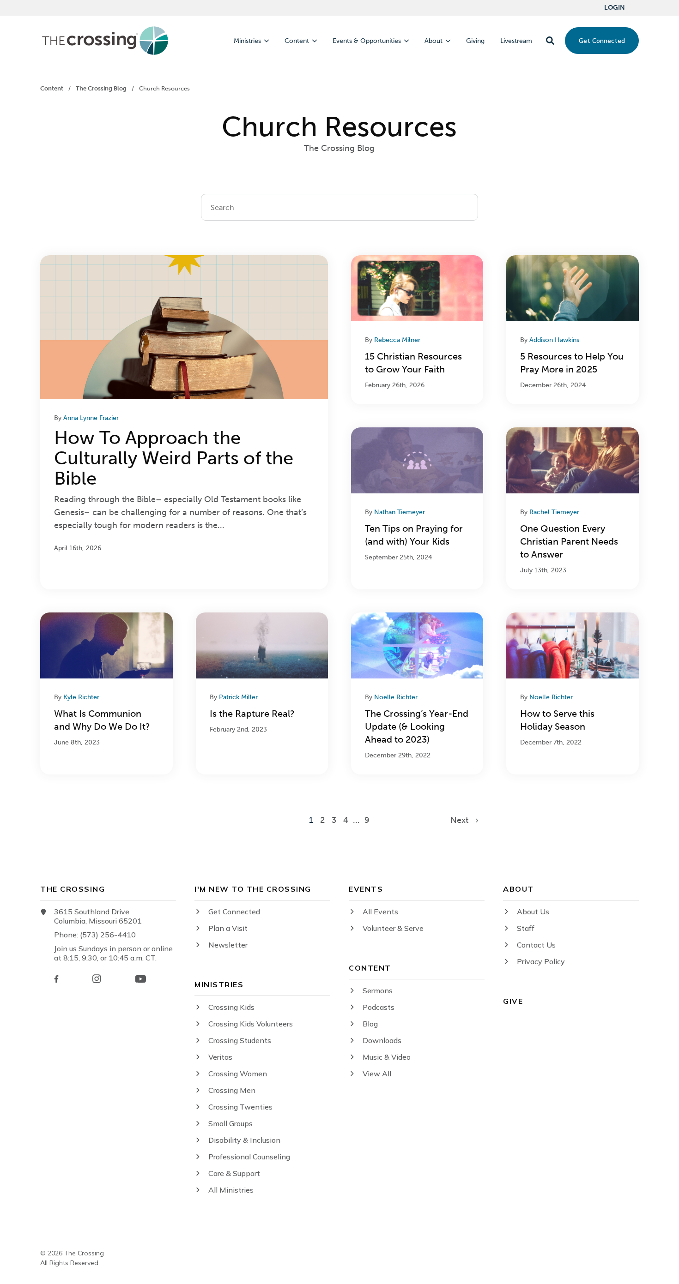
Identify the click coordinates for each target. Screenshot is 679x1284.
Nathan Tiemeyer (399, 512)
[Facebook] (56, 979)
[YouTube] (140, 979)
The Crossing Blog (102, 88)
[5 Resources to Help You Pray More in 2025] (572, 329)
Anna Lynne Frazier (91, 418)
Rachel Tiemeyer (554, 512)
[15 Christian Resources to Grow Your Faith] (417, 329)
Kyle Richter (81, 697)
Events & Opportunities (367, 41)
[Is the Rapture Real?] (262, 693)
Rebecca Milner (397, 340)
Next (462, 820)
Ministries (247, 41)
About (433, 41)
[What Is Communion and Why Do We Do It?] (106, 693)
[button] (550, 40)
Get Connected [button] (602, 40)
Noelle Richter (396, 697)
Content (297, 41)
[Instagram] (96, 979)
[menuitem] (614, 8)
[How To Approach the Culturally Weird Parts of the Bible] (184, 422)
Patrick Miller (238, 697)
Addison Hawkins (554, 340)
